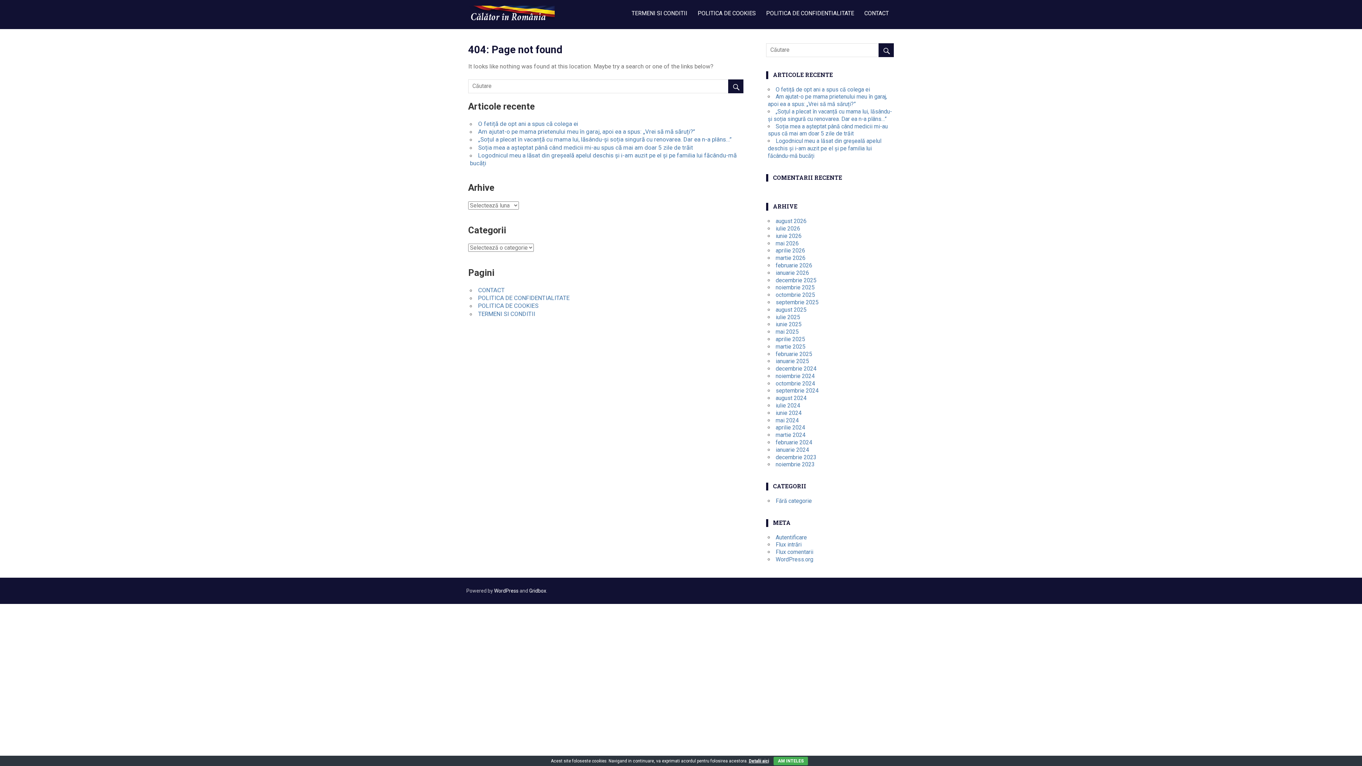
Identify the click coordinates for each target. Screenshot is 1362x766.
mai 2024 (787, 420)
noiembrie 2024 (795, 376)
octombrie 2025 (795, 295)
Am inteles (791, 761)
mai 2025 (787, 331)
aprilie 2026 (790, 250)
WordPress (506, 591)
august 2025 (791, 309)
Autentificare (791, 537)
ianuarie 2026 (792, 273)
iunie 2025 (789, 324)
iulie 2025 (788, 317)
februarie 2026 (794, 265)
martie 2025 (790, 346)
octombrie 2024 (795, 383)
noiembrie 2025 (795, 287)
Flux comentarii (794, 552)
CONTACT (876, 13)
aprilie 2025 (790, 339)
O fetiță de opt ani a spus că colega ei (528, 123)
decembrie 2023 (796, 457)
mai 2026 (787, 243)
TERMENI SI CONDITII (659, 13)
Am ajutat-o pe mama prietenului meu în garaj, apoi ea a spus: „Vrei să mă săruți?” (586, 131)
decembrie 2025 (796, 280)
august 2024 (791, 398)
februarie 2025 (794, 354)
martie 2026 (790, 258)
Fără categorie (794, 501)
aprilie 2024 (790, 427)
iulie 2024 (788, 405)
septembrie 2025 (797, 302)
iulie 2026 (788, 228)
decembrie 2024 (796, 368)
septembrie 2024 (797, 390)
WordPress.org (794, 559)
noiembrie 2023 (795, 464)
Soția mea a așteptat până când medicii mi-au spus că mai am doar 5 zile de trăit (585, 147)
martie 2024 (790, 435)
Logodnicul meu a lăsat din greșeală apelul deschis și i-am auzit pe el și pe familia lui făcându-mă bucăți (824, 148)
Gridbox (537, 591)
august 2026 (791, 221)
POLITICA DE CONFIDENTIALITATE (810, 13)
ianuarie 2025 (792, 361)
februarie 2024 (794, 442)
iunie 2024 (789, 413)
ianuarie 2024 (792, 449)
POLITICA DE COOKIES (727, 13)
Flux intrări (789, 544)
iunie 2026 (789, 236)
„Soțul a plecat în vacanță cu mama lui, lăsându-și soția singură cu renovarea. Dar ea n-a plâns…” (605, 139)
